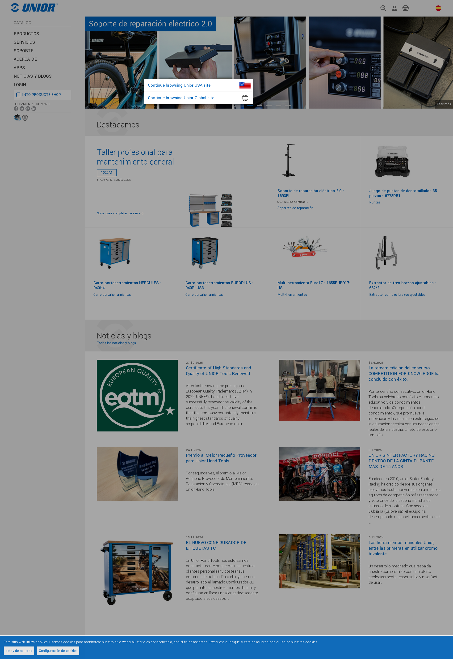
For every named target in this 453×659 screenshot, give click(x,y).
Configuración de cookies (58, 650)
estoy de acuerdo (19, 650)
